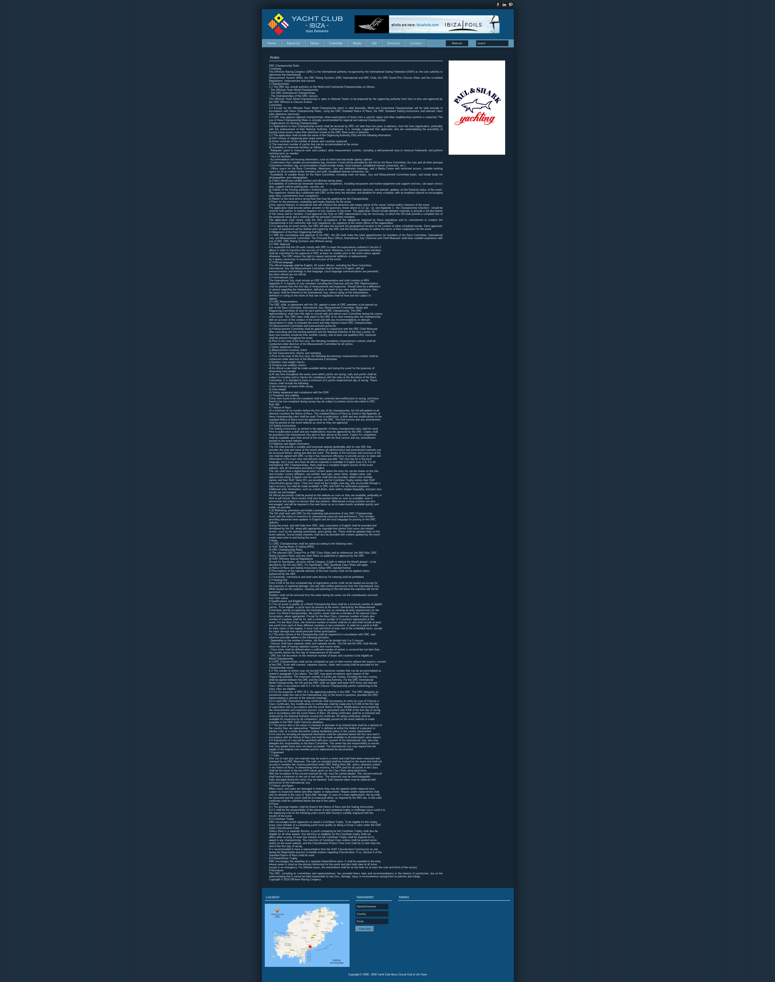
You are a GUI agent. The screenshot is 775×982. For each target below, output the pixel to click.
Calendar (335, 43)
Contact (415, 43)
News (314, 43)
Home (271, 43)
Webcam (457, 43)
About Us (293, 43)
